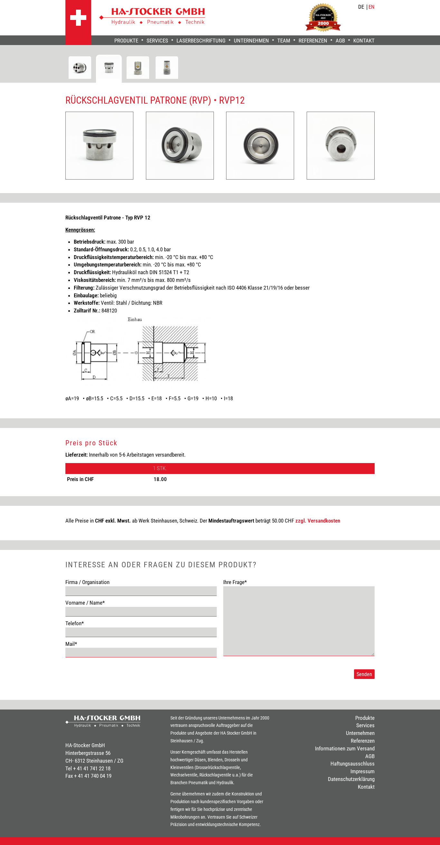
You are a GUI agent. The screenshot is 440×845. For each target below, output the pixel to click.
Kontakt (364, 40)
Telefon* (74, 623)
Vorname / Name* (85, 602)
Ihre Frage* (235, 582)
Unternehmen (251, 40)
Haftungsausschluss (352, 763)
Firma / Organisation (87, 582)
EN (371, 7)
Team (283, 40)
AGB (340, 40)
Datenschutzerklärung (351, 779)
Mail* (71, 644)
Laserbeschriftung (201, 40)
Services (157, 40)
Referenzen (313, 40)
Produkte (126, 40)
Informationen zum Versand (345, 748)
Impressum (362, 771)
